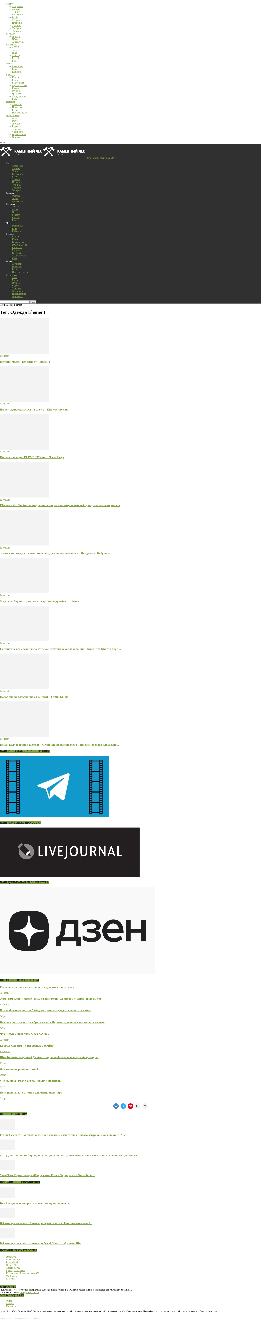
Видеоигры (18, 82)
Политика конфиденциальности (26, 1318)
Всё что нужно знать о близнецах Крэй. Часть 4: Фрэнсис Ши (40, 1243)
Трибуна (16, 28)
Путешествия (19, 134)
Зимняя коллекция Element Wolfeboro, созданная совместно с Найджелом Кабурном (55, 553)
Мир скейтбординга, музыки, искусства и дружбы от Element (40, 601)
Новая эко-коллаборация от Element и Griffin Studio (34, 696)
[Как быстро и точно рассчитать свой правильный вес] (7, 1197)
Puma (15, 61)
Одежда (16, 36)
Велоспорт (17, 14)
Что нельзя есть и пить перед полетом (25, 1033)
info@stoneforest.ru (29, 1292)
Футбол (16, 9)
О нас (9, 1300)
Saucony (16, 55)
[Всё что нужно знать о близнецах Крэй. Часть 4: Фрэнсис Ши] (7, 1237)
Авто (14, 118)
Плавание (17, 22)
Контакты (11, 1306)
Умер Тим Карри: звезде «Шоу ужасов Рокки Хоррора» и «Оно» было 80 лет (50, 998)
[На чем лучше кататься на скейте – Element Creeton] (24, 401)
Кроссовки (11, 44)
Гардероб (11, 33)
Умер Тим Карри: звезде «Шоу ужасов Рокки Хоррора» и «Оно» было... (47, 1175)
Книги (15, 77)
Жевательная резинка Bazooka (20, 1069)
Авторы (10, 1303)
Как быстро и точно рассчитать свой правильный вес (35, 1203)
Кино (15, 80)
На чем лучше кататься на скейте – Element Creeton (34, 409)
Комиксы (17, 88)
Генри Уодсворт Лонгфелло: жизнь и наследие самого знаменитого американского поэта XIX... (62, 1134)
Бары (14, 69)
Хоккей (16, 20)
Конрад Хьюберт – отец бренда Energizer (26, 1045)
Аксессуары (18, 42)
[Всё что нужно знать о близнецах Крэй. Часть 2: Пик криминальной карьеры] (7, 1217)
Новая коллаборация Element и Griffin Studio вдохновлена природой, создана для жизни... (59, 744)
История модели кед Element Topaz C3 (25, 361)
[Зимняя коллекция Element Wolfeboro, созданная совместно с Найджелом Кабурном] (24, 544)
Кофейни (16, 72)
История (10, 101)
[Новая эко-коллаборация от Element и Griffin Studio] (24, 688)
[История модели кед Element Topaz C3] (24, 353)
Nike (14, 52)
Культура (10, 74)
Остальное (17, 137)
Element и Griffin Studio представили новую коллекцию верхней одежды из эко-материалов (60, 505)
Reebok (15, 58)
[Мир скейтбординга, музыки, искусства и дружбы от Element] (24, 592)
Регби (15, 17)
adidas (15, 50)
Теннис (16, 12)
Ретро (15, 110)
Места (9, 63)
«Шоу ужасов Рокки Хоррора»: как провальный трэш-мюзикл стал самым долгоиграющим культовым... (70, 1155)
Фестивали (17, 131)
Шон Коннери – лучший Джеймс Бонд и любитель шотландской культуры (49, 1057)
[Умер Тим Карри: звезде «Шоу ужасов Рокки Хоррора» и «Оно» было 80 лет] (7, 1169)
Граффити (17, 93)
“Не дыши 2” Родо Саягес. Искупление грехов (30, 1080)
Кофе (14, 99)
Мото (15, 121)
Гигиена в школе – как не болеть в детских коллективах (37, 987)
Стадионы (17, 6)
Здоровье (16, 129)
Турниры (16, 25)
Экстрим (16, 31)
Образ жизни (12, 115)
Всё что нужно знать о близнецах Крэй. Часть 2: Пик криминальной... (46, 1223)
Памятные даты (20, 112)
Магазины (17, 66)
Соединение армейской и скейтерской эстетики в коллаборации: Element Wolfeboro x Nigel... (60, 648)
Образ (3, 1016)
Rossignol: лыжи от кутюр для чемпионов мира (31, 1092)
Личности (17, 104)
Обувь (15, 39)
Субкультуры (19, 96)
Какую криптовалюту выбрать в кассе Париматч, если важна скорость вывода (52, 1022)
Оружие (16, 123)
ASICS (15, 47)
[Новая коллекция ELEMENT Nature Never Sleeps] (24, 449)
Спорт (9, 3)
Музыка (16, 91)
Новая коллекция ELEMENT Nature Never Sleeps (32, 457)
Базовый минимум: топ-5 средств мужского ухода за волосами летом (45, 1010)
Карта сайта (5, 1318)
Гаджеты (16, 126)
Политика (17, 107)
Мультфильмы (19, 85)
